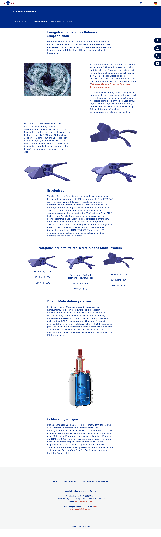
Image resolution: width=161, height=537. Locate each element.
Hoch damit (40, 21)
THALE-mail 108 (22, 21)
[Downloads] (157, 40)
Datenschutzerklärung (95, 481)
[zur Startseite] (9, 3)
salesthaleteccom (83, 501)
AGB (55, 481)
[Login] (139, 3)
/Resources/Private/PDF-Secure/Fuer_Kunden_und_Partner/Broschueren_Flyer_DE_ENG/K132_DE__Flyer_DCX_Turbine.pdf (114, 134)
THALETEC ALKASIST (62, 21)
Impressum (69, 481)
